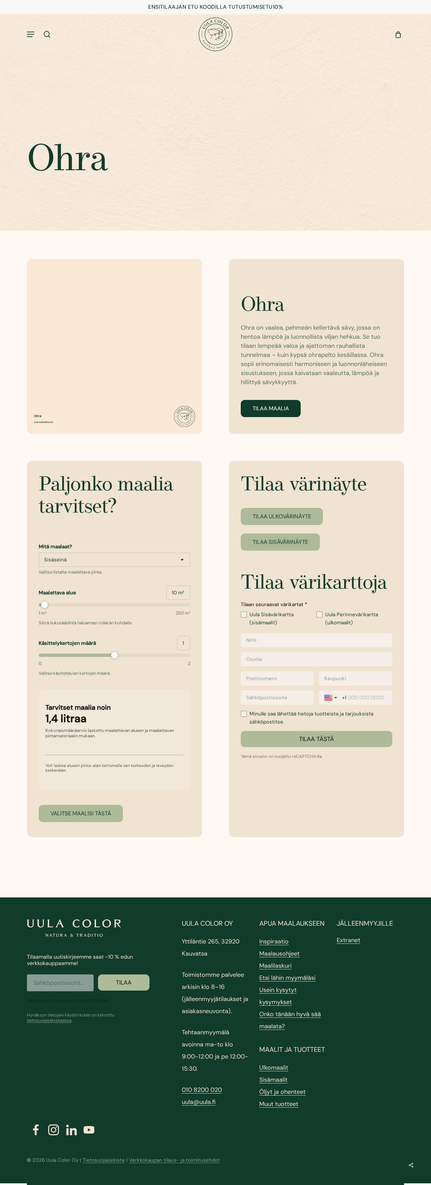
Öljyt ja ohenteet (282, 1092)
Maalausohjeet (279, 954)
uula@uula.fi (199, 1102)
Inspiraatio (274, 941)
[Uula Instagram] (53, 1130)
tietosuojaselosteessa (49, 1020)
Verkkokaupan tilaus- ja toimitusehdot (174, 1160)
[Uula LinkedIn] (71, 1130)
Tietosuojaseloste (103, 1160)
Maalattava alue (57, 592)
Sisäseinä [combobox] (55, 559)
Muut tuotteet (278, 1104)
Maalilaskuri (275, 966)
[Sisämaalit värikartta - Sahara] (114, 346)
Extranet (348, 940)
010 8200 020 (202, 1090)
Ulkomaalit (273, 1068)
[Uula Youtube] (89, 1130)
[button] (30, 34)
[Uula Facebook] (35, 1130)
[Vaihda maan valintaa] (331, 698)
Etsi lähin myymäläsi (287, 978)
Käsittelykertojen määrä (67, 643)
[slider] (114, 604)
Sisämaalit (273, 1080)
